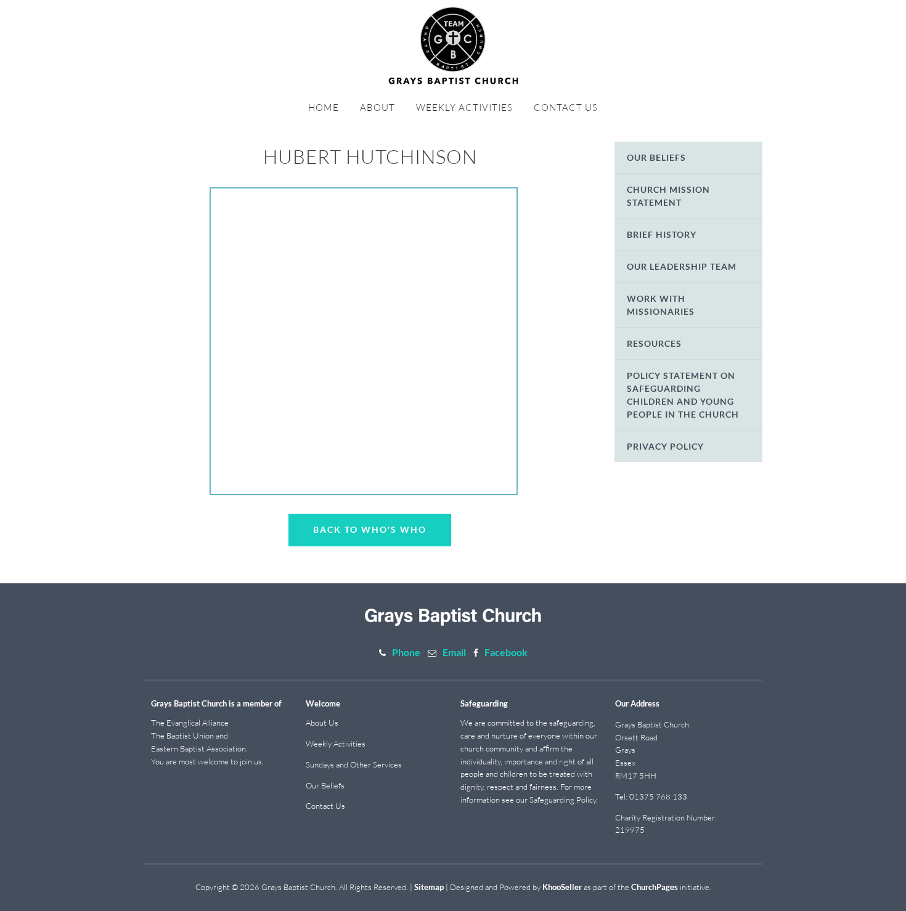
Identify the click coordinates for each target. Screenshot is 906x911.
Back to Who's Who (369, 529)
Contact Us (566, 107)
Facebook (506, 652)
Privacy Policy (665, 446)
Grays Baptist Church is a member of (216, 703)
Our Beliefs (656, 157)
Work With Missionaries (661, 305)
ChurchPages (654, 887)
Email (454, 652)
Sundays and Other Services (354, 764)
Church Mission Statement (668, 196)
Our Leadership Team (682, 266)
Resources (654, 343)
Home (323, 107)
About (377, 107)
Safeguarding (484, 703)
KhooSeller (562, 887)
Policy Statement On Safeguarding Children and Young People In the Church (683, 394)
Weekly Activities (464, 107)
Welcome (323, 703)
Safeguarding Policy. (563, 799)
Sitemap (429, 887)
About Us (322, 722)
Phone (406, 652)
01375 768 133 (658, 796)
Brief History (661, 234)
